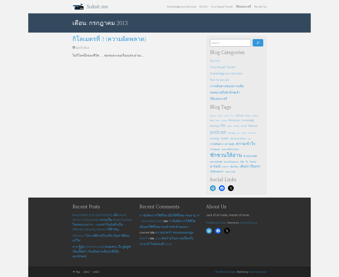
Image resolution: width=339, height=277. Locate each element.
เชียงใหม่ (234, 166)
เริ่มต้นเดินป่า (217, 171)
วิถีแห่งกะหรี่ (218, 99)
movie (244, 125)
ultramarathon (238, 138)
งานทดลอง (215, 149)
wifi (249, 138)
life (222, 125)
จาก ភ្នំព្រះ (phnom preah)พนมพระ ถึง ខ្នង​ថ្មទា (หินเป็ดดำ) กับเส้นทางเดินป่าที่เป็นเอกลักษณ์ (101, 251)
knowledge (248, 120)
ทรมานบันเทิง (216, 161)
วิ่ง (247, 161)
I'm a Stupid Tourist (222, 67)
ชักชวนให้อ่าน (226, 155)
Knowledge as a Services (226, 73)
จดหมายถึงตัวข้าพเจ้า (225, 92)
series (244, 133)
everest (255, 115)
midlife (236, 126)
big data (213, 116)
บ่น (242, 161)
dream (248, 115)
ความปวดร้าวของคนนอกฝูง (174, 232)
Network (253, 125)
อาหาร (225, 166)
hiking (224, 120)
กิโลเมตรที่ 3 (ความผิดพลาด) (109, 39)
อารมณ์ (215, 166)
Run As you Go (219, 80)
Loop (229, 126)
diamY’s (144, 238)
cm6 (226, 115)
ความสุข (229, 144)
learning (214, 125)
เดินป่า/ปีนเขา (250, 166)
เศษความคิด (230, 172)
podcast (218, 132)
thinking (214, 138)
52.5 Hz (215, 61)
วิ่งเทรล (252, 161)
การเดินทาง (216, 144)
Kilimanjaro (234, 120)
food (212, 120)
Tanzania (252, 133)
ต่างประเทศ (250, 156)
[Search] (258, 42)
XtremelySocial (248, 222)
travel (224, 138)
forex (217, 120)
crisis (232, 116)
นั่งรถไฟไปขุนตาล (231, 162)
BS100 (220, 116)
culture (239, 115)
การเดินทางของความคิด (227, 86)
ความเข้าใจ (245, 143)
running (231, 132)
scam (239, 133)
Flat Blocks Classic (216, 222)
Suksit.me (97, 6)
